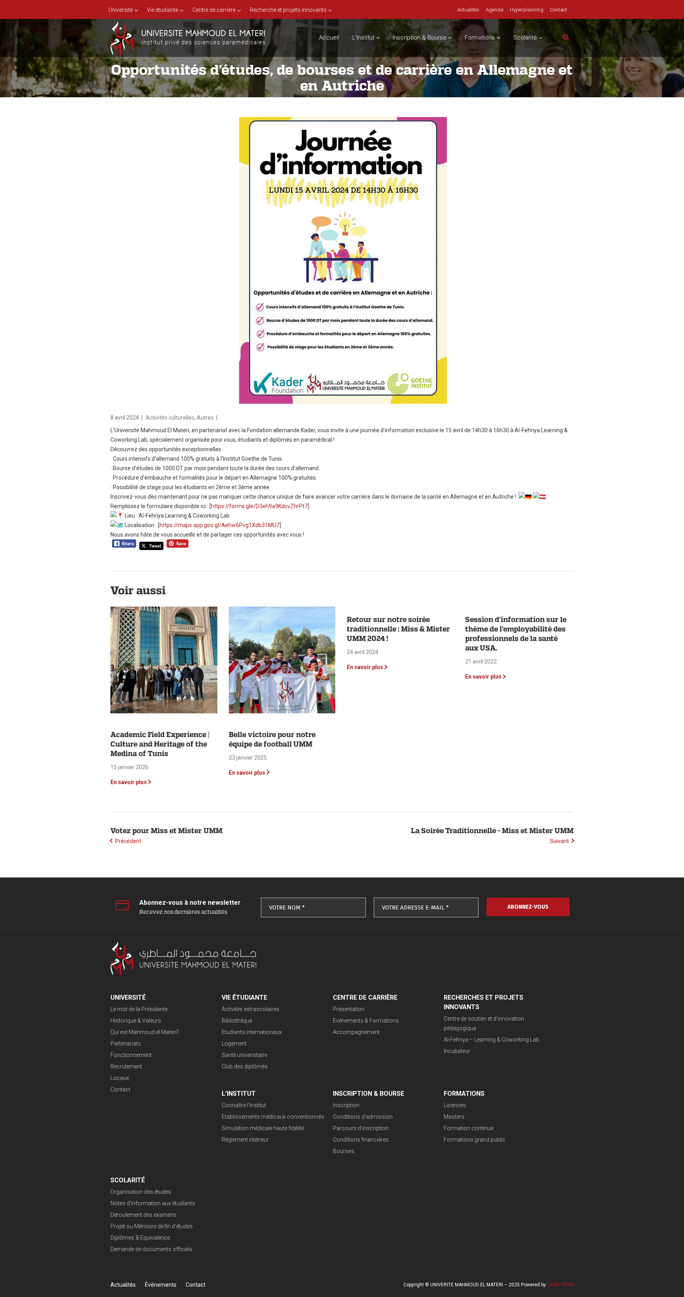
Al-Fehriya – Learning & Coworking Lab (491, 1039)
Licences (455, 1105)
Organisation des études (140, 1192)
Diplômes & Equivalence (140, 1238)
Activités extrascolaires (250, 1009)
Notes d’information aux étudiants (152, 1203)
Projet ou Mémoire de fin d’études (151, 1226)
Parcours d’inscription (361, 1128)
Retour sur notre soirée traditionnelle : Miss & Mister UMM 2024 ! (398, 629)
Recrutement (126, 1066)
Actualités (123, 1285)
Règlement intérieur (245, 1139)
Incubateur (457, 1051)
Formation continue (468, 1128)
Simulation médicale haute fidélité (263, 1128)
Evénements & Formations (366, 1020)
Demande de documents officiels (151, 1249)
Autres (205, 417)
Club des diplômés (245, 1066)
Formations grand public (474, 1139)
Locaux (119, 1078)
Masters (454, 1117)
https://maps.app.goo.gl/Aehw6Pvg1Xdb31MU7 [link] (219, 525)
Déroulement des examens (143, 1215)
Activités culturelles (170, 417)
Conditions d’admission (363, 1117)
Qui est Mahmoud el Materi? (144, 1032)
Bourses (343, 1151)
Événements (161, 1285)
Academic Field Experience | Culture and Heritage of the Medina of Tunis (160, 744)
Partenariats (125, 1043)
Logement (234, 1043)
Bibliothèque (237, 1020)
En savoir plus (128, 782)
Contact (120, 1089)
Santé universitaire (244, 1055)
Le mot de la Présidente (138, 1009)
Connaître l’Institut (244, 1105)
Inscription (346, 1105)
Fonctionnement (131, 1055)
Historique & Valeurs (135, 1020)
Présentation (349, 1009)
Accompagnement (356, 1032)
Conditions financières (361, 1139)
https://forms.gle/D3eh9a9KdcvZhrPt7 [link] (259, 506)
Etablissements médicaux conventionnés (273, 1117)
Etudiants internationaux (252, 1032)
